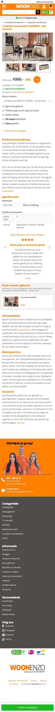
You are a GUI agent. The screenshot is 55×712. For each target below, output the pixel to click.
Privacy (34, 680)
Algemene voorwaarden (18, 680)
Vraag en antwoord (11, 558)
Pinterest (10, 634)
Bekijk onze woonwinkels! (44, 2)
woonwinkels (24, 329)
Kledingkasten (8, 511)
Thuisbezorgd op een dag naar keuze (22, 110)
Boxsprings (7, 516)
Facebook (9, 626)
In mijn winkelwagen (27, 707)
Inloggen (6, 554)
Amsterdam (7, 601)
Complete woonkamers (13, 533)
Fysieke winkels (12, 114)
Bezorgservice (8, 563)
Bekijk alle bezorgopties (16, 130)
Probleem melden (10, 571)
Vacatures (6, 589)
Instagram (10, 630)
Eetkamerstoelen (10, 529)
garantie (12, 123)
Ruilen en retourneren (12, 576)
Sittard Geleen (8, 614)
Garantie (20, 422)
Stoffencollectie (9, 585)
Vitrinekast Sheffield (28, 297)
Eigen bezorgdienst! (14, 106)
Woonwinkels (11, 597)
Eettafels (6, 525)
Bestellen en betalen (11, 567)
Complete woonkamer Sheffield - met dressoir (25, 100)
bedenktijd (15, 119)
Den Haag (6, 605)
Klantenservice (8, 549)
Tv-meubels (7, 520)
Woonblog (13, 684)
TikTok (8, 639)
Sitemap (43, 680)
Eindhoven (7, 610)
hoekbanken (7, 191)
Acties (5, 538)
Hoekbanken (8, 507)
